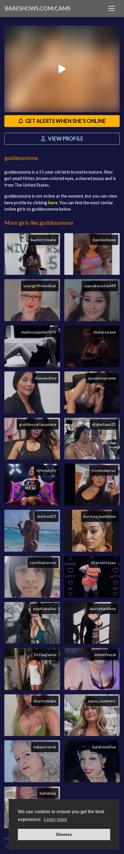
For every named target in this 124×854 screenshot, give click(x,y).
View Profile (65, 138)
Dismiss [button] (64, 834)
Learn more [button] (55, 819)
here (53, 202)
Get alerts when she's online (65, 121)
